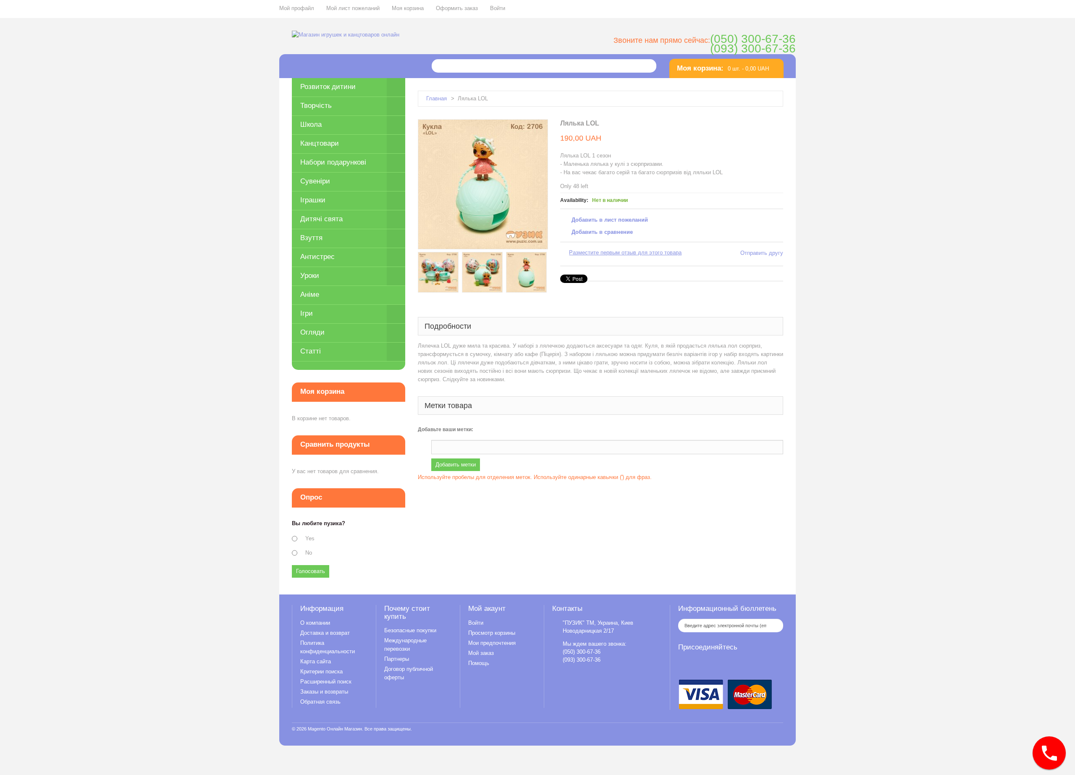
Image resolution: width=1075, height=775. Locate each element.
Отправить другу (761, 253)
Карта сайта (315, 661)
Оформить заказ (457, 8)
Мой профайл (296, 8)
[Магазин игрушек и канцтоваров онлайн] (345, 35)
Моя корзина (408, 8)
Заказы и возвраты (324, 692)
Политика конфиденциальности (327, 647)
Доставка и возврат (325, 633)
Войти (497, 8)
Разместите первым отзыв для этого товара (625, 252)
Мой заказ (481, 653)
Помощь (478, 663)
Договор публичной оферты (408, 673)
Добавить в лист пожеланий (610, 220)
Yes (310, 538)
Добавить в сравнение (602, 232)
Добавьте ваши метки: (445, 429)
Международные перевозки (405, 644)
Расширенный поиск (325, 681)
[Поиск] (647, 66)
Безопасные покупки (410, 630)
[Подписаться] (775, 625)
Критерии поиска (321, 671)
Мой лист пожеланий (353, 8)
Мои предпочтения (492, 643)
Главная (436, 98)
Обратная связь (320, 702)
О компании (315, 623)
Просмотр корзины (491, 633)
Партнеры (396, 659)
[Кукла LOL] (438, 272)
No (308, 553)
